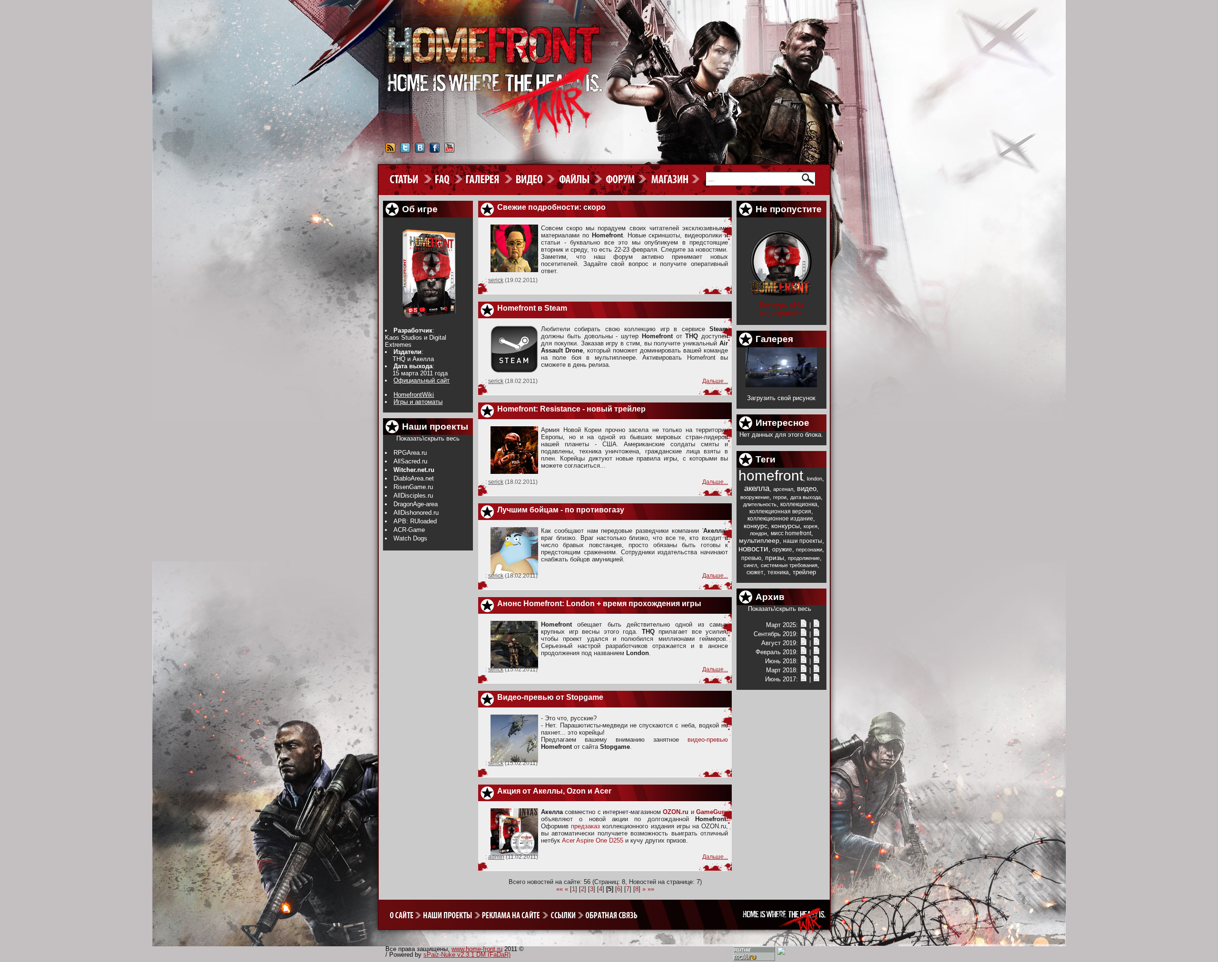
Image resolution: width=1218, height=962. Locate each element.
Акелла (423, 359)
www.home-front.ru (477, 948)
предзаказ (585, 826)
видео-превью (708, 739)
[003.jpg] (781, 385)
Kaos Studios (403, 337)
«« (559, 889)
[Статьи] (816, 624)
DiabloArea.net (413, 478)
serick (495, 280)
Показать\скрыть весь (428, 438)
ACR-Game (409, 529)
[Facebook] (435, 151)
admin (496, 857)
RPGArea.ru (410, 452)
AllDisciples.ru (413, 495)
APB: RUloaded (415, 521)
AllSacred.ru (410, 461)
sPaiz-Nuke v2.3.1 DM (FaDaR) (467, 954)
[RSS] (390, 151)
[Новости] (803, 624)
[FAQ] (447, 179)
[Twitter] (405, 151)
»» (651, 889)
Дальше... (715, 381)
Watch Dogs (410, 538)
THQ (399, 359)
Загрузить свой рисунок (781, 398)
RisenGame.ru (413, 487)
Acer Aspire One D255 (592, 840)
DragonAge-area (415, 504)
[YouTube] (449, 151)
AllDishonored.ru (416, 512)
